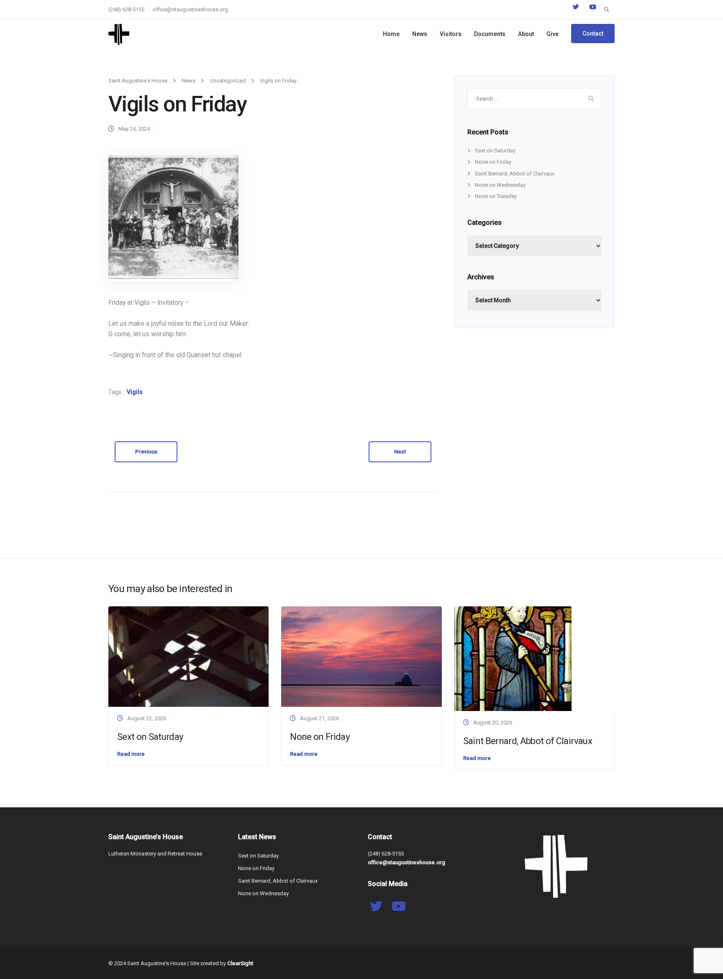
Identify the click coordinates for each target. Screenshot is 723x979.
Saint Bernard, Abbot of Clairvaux (514, 173)
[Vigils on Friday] (173, 218)
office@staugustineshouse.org (190, 9)
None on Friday (493, 162)
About (526, 34)
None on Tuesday (496, 196)
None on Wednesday (500, 185)
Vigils (135, 392)
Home (391, 34)
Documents (489, 34)
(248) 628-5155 (126, 9)
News (419, 34)
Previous (146, 451)
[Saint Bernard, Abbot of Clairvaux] (513, 658)
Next (400, 451)
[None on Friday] (361, 656)
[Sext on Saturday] (188, 656)
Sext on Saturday (495, 150)
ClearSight (240, 963)
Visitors (450, 34)
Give (552, 34)
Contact (592, 33)
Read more (131, 754)
